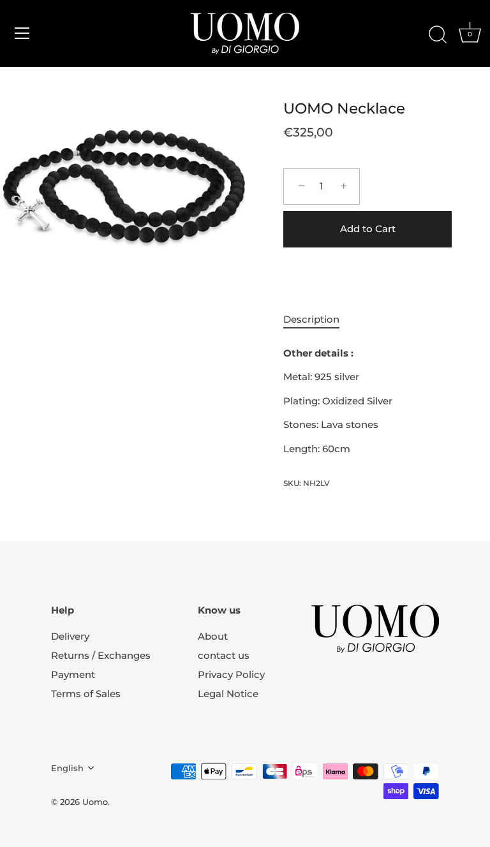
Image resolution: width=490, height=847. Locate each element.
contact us (223, 655)
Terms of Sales (86, 694)
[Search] (438, 35)
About (213, 636)
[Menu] (22, 33)
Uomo (95, 802)
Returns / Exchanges (101, 655)
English (67, 768)
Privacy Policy (231, 674)
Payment (73, 674)
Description (311, 319)
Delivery (70, 636)
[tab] (317, 320)
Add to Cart (368, 229)
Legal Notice (228, 694)
